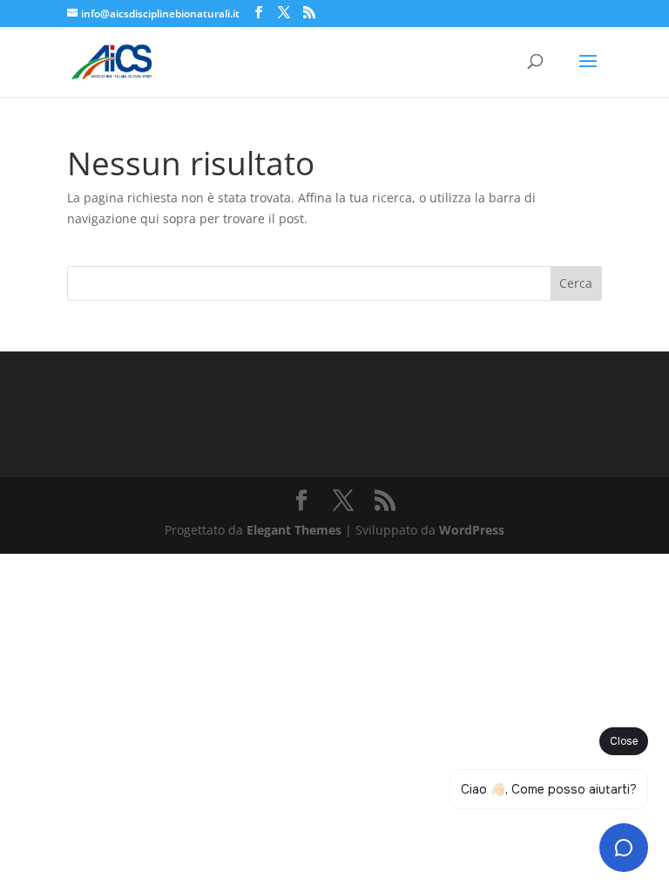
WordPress (471, 529)
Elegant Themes (294, 529)
